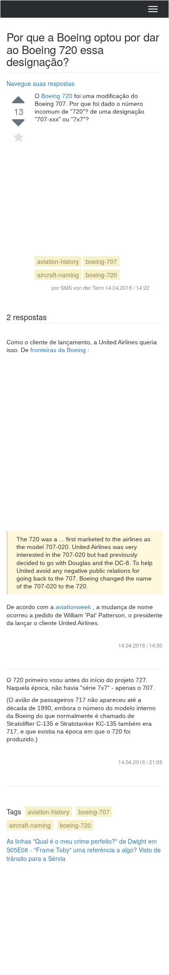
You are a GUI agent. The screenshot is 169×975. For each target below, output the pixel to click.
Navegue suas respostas (40, 83)
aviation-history (58, 261)
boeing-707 (101, 261)
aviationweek (74, 606)
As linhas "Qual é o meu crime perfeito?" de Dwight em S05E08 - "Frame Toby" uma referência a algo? (81, 845)
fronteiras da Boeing (59, 349)
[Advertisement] (92, 182)
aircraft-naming (58, 274)
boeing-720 (101, 274)
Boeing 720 (57, 95)
